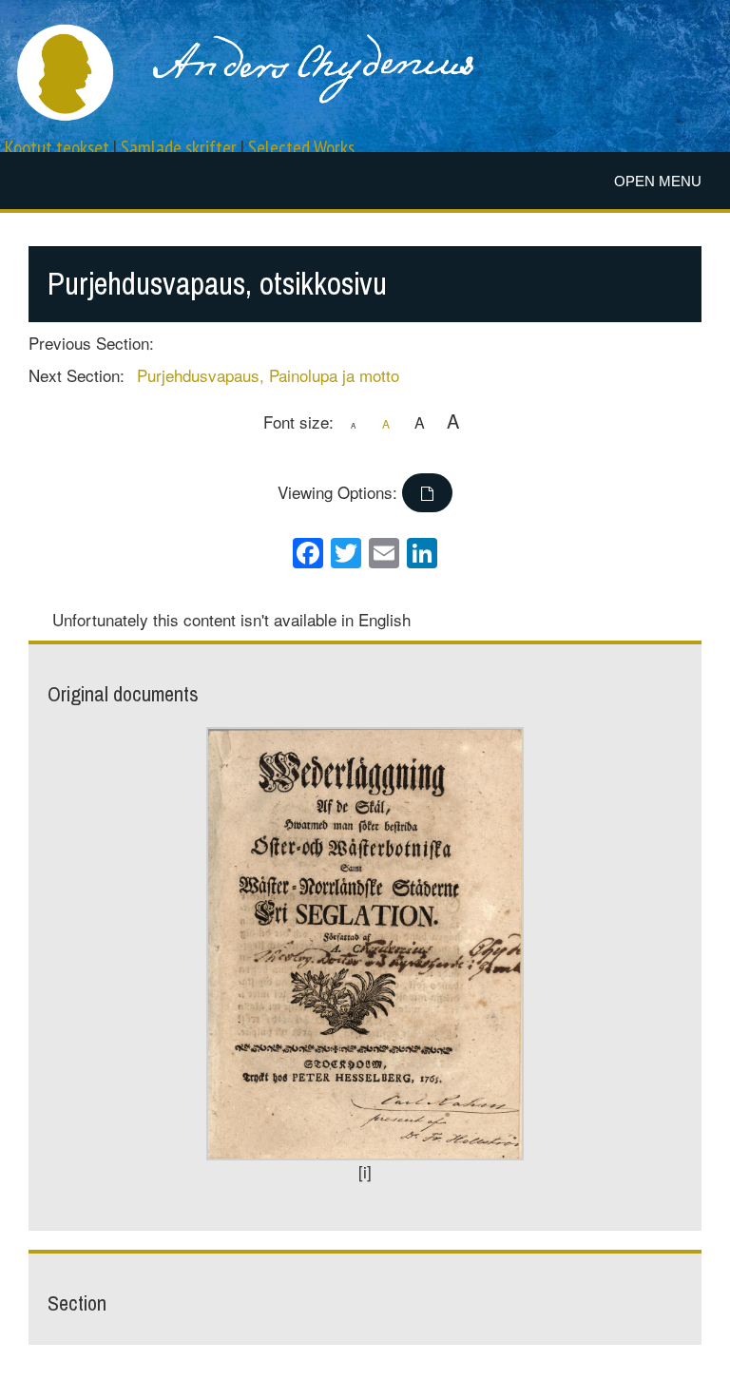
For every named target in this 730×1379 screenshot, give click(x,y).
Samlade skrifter (179, 148)
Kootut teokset (57, 148)
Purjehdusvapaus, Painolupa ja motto (268, 375)
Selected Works (301, 148)
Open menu (657, 181)
